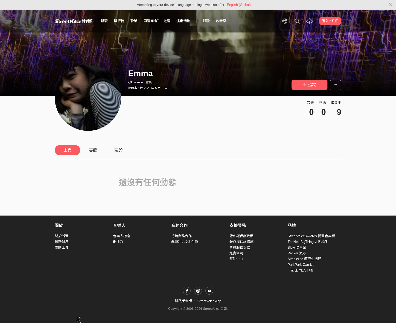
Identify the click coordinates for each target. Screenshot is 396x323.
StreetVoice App (209, 301)
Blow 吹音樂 (297, 247)
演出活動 (183, 21)
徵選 (166, 21)
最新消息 (62, 242)
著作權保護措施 (241, 242)
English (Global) (239, 5)
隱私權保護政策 (241, 236)
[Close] (391, 5)
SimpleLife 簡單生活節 (304, 259)
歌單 (133, 21)
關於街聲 (62, 236)
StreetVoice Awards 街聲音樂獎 (311, 236)
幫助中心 (236, 259)
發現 (104, 21)
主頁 (67, 150)
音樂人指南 (121, 236)
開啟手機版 (183, 301)
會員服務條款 (239, 247)
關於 (118, 150)
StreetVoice (74, 21)
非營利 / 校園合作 (184, 242)
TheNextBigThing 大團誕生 (308, 242)
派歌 (206, 21)
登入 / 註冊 (330, 21)
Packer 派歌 (297, 253)
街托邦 (118, 242)
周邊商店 (150, 21)
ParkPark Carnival (301, 264)
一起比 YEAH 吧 (300, 270)
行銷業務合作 (181, 236)
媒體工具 (62, 247)
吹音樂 (221, 21)
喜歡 (93, 150)
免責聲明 (236, 253)
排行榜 (119, 21)
